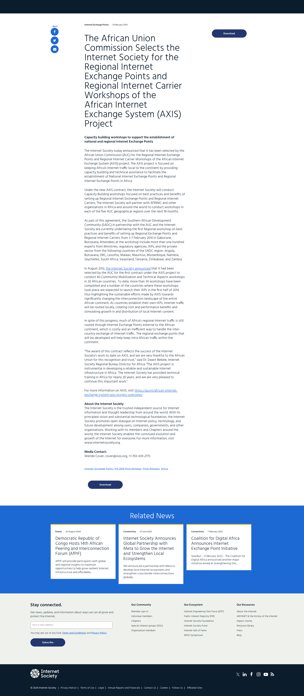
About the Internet (246, 612)
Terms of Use (87, 688)
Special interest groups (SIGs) (147, 626)
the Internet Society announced (128, 268)
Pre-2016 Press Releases (128, 469)
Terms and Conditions (74, 633)
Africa (164, 469)
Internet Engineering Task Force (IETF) (204, 612)
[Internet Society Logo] (44, 673)
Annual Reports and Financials (124, 688)
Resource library (245, 626)
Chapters (136, 621)
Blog (239, 635)
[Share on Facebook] (55, 32)
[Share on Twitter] (55, 40)
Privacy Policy (99, 633)
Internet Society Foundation (199, 621)
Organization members (143, 631)
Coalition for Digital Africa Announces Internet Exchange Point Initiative (215, 543)
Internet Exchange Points (98, 469)
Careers (164, 688)
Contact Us (150, 688)
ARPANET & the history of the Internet (257, 616)
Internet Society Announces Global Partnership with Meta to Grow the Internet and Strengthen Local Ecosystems (149, 548)
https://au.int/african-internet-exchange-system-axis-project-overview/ (130, 392)
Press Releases (151, 469)
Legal (101, 688)
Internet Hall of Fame (195, 631)
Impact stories (244, 621)
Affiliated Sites (194, 688)
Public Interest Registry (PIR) (199, 616)
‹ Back (54, 26)
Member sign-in (139, 612)
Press (239, 631)
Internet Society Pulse (195, 626)
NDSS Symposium (193, 635)
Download (105, 485)
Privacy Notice (68, 688)
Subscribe (47, 643)
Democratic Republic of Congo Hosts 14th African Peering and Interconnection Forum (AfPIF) (82, 546)
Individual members (141, 616)
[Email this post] (55, 49)
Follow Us (177, 688)
